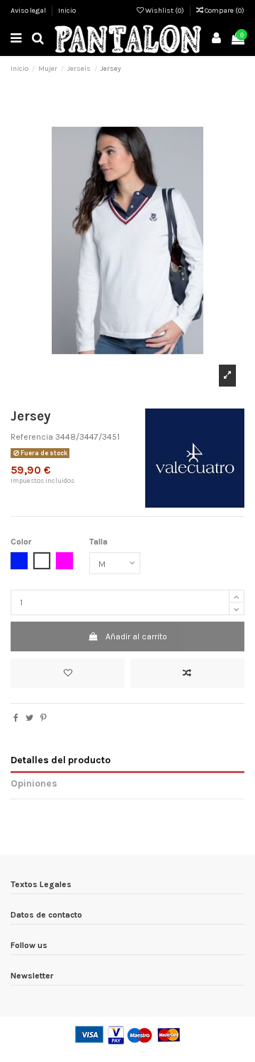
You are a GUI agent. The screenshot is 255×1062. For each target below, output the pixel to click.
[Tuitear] (29, 718)
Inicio (67, 10)
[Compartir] (15, 718)
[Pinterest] (43, 718)
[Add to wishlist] (68, 673)
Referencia (32, 437)
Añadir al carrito (136, 636)
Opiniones (34, 783)
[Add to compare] (187, 673)
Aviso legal (29, 10)
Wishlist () (165, 10)
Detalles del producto (60, 759)
